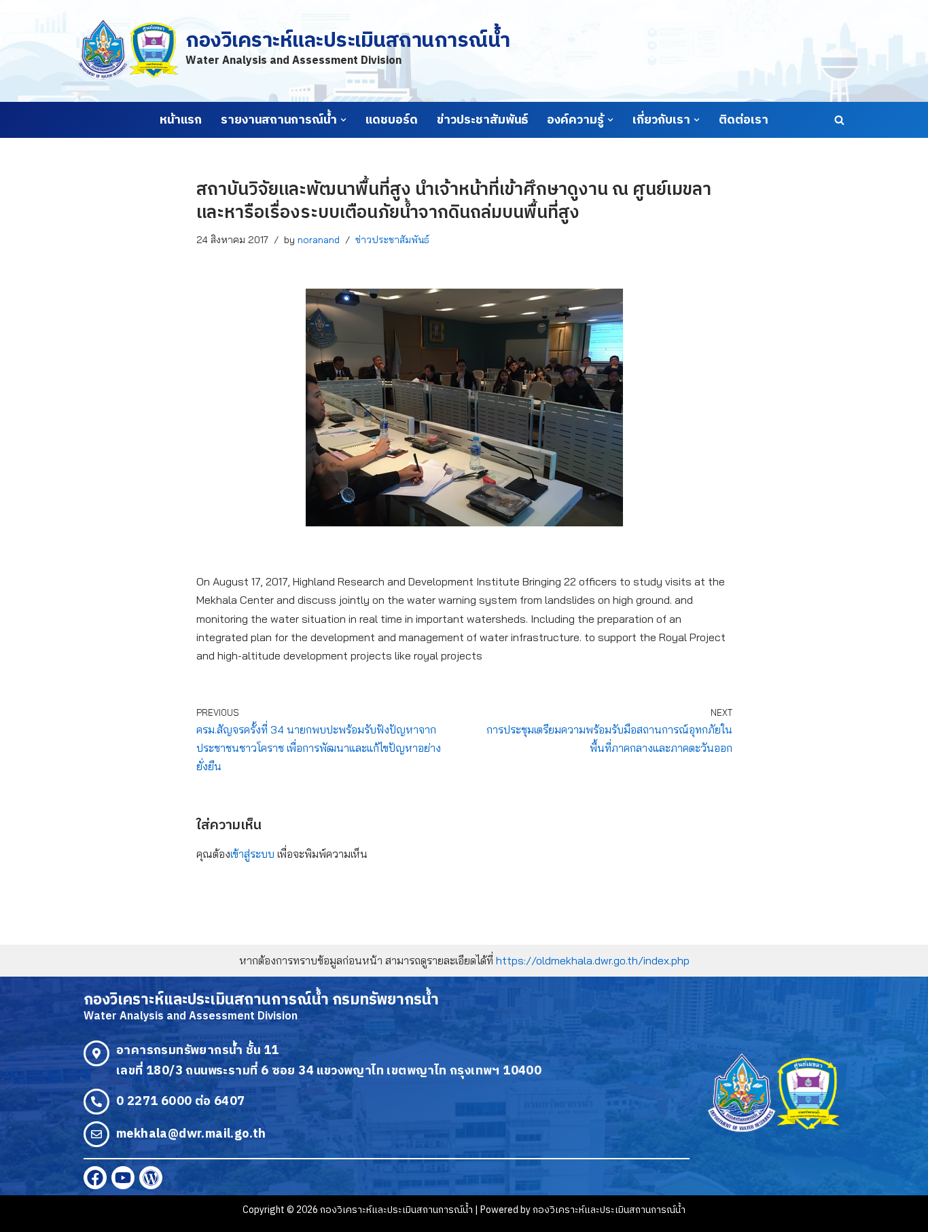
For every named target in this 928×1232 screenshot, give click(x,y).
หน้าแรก (181, 120)
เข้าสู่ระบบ (252, 853)
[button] (343, 120)
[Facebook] (95, 1177)
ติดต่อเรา (743, 120)
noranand (319, 240)
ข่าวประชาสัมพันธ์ (482, 120)
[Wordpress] (150, 1177)
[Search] (839, 120)
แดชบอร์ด (391, 120)
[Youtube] (123, 1177)
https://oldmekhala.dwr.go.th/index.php (593, 960)
